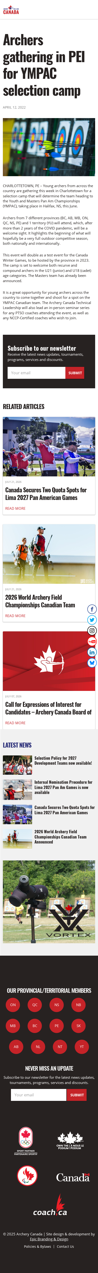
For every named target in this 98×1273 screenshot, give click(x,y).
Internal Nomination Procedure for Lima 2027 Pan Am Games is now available (63, 787)
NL (38, 1046)
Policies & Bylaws (37, 1246)
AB (16, 1046)
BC (35, 1025)
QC (34, 1004)
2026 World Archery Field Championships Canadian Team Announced (40, 604)
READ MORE (15, 508)
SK (79, 1025)
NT (60, 1046)
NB (78, 1004)
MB (13, 1025)
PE (57, 1025)
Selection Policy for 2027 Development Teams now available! (63, 760)
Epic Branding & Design (49, 1239)
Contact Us (65, 1246)
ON (13, 1004)
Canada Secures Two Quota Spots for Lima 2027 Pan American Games (46, 493)
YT (82, 1046)
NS (56, 1004)
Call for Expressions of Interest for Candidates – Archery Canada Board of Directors (48, 711)
